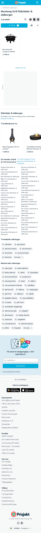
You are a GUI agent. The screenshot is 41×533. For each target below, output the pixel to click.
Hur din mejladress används (11, 371)
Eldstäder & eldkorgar (10, 8)
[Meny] (2, 2)
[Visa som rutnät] (30, 19)
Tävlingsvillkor (7, 494)
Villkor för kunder (8, 453)
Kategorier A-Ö (7, 421)
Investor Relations (9, 479)
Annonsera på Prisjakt (10, 443)
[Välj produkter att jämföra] (31, 25)
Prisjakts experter (8, 410)
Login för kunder (8, 450)
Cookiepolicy (7, 497)
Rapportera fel (21, 68)
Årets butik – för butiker (11, 446)
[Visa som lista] (34, 19)
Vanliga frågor (7, 465)
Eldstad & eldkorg (7, 119)
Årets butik (6, 417)
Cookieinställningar (9, 504)
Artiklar (4, 407)
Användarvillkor (8, 491)
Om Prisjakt (6, 462)
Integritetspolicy (8, 501)
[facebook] (21, 523)
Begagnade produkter (10, 427)
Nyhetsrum (6, 475)
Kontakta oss (7, 468)
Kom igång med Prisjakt (11, 400)
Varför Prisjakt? (7, 436)
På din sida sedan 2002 (11, 404)
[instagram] (18, 523)
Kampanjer (6, 424)
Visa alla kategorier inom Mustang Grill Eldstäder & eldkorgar (26, 161)
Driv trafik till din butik (10, 439)
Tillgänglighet (7, 482)
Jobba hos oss (7, 472)
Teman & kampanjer (9, 414)
